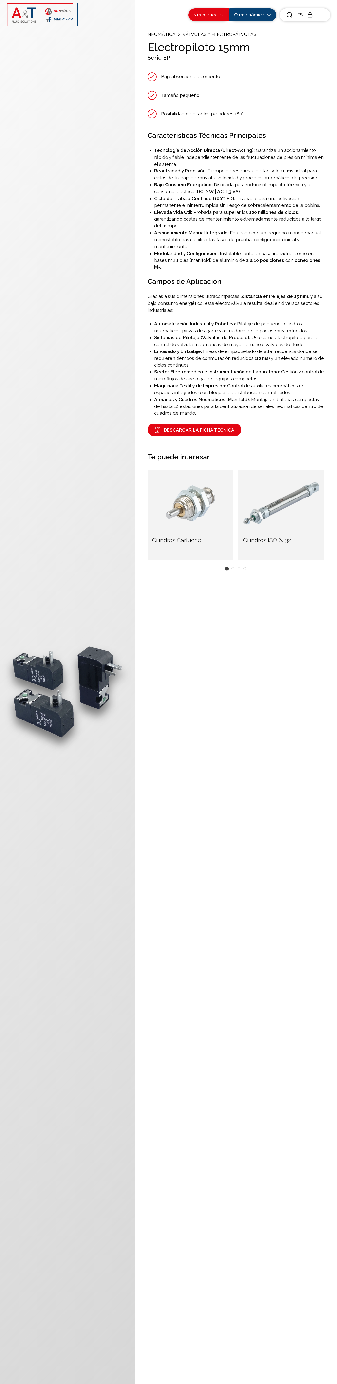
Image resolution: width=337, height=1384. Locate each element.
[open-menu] (320, 15)
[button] (300, 14)
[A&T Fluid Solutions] (42, 14)
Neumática (162, 34)
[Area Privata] (310, 15)
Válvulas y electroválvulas (219, 34)
